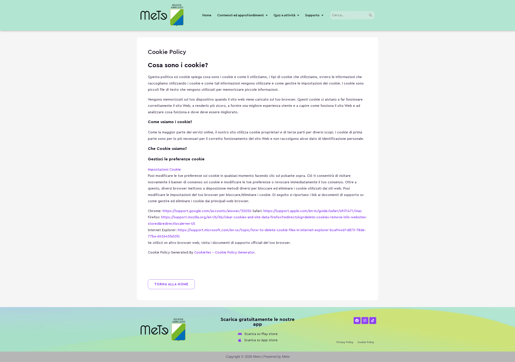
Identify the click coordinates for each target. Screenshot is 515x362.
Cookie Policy (365, 342)
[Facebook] (357, 320)
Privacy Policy (345, 342)
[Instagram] (365, 320)
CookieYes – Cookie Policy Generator (224, 252)
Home (206, 15)
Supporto (312, 15)
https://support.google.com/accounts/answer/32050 (207, 211)
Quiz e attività (284, 15)
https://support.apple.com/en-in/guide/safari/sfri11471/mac (312, 211)
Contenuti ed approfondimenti (240, 15)
